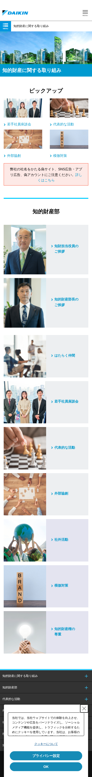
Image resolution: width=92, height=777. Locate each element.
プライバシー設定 (46, 756)
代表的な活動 (11, 699)
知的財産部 (9, 687)
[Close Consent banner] (84, 708)
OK (46, 767)
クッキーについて (46, 744)
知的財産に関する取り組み (20, 676)
